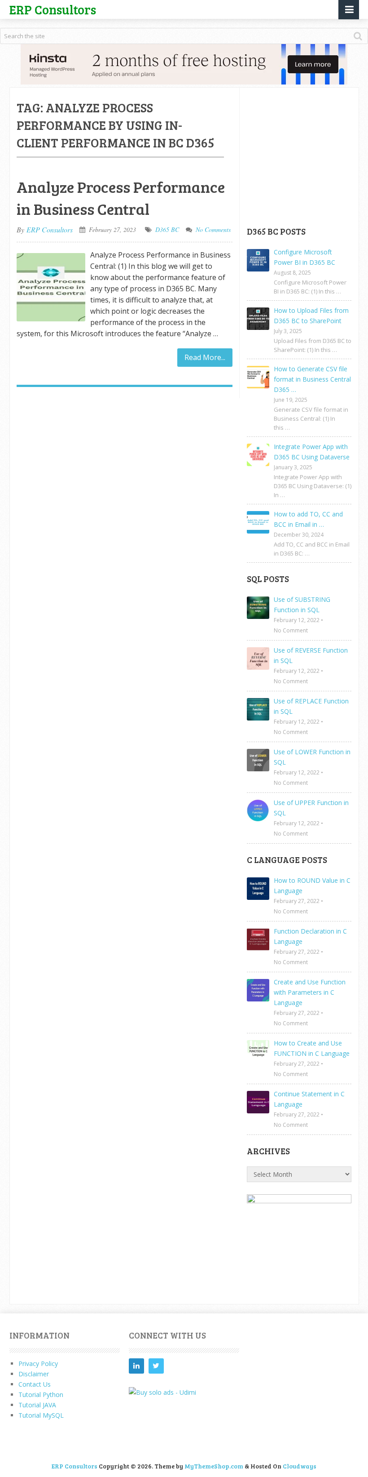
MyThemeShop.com (213, 1466)
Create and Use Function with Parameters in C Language (310, 992)
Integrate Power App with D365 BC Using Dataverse (312, 451)
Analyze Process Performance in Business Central (121, 197)
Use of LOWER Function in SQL (312, 756)
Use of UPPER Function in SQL (311, 807)
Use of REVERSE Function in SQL (311, 655)
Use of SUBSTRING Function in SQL (302, 604)
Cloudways (299, 1466)
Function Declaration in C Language (310, 936)
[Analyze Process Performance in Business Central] (51, 287)
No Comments (213, 229)
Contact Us (34, 1384)
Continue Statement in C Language (309, 1099)
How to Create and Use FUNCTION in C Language (312, 1048)
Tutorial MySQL (41, 1415)
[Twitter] (156, 1366)
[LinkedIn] (136, 1366)
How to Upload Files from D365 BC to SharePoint (311, 315)
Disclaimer (33, 1374)
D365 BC (167, 229)
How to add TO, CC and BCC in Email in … (308, 519)
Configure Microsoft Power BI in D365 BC (304, 257)
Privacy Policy (38, 1363)
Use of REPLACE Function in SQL (311, 706)
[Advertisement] (307, 156)
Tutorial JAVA (37, 1405)
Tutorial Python (40, 1394)
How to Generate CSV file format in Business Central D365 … (312, 379)
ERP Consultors (52, 9)
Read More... (204, 357)
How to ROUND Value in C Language (312, 885)
